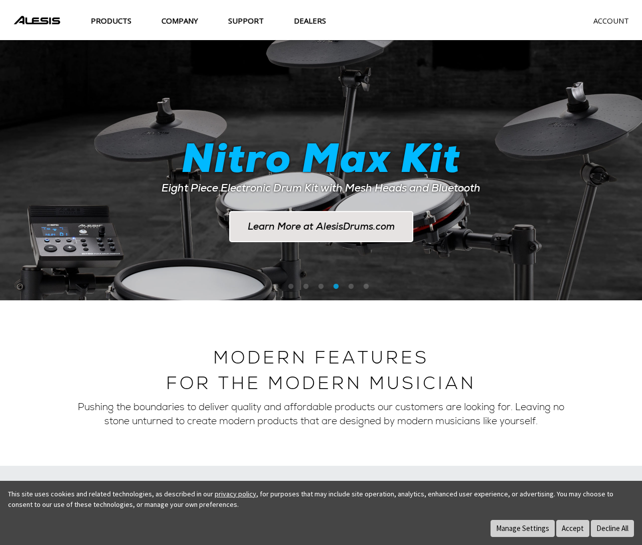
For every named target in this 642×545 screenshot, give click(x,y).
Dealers (310, 21)
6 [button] (351, 287)
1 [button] (276, 287)
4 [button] (321, 287)
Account (611, 21)
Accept (573, 528)
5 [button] (336, 287)
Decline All (612, 528)
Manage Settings (522, 528)
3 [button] (306, 287)
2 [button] (291, 287)
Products (111, 21)
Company (180, 21)
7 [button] (366, 287)
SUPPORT (246, 21)
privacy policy (235, 493)
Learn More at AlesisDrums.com (321, 226)
